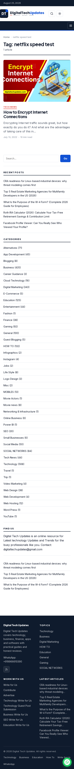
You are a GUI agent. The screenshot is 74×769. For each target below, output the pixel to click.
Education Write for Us (16, 725)
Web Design (10, 490)
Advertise (8, 695)
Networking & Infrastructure (19, 411)
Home (6, 37)
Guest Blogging (12, 339)
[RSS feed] (6, 669)
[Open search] (52, 13)
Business (8, 267)
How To (50, 757)
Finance (7, 319)
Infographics (10, 352)
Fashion (7, 313)
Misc (6, 385)
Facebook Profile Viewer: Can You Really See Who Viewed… (54, 734)
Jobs (6, 365)
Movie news (10, 405)
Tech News (10, 107)
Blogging (8, 260)
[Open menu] (70, 25)
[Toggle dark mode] (59, 13)
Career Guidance (13, 274)
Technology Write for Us (17, 700)
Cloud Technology (14, 280)
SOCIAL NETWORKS (15, 450)
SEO (5, 431)
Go (65, 158)
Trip (5, 477)
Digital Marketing (13, 287)
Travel (7, 470)
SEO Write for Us (13, 719)
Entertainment (11, 306)
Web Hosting (10, 503)
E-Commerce (11, 293)
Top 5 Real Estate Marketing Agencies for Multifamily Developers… (53, 701)
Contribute (9, 690)
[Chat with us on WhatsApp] (67, 762)
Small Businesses (13, 437)
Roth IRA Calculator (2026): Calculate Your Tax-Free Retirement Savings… (55, 722)
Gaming (7, 326)
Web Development (14, 496)
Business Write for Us (15, 714)
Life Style (8, 372)
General (8, 333)
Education (9, 300)
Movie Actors (11, 398)
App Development (14, 254)
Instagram (9, 359)
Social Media (10, 444)
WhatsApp (9, 764)
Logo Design (10, 378)
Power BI (8, 424)
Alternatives (10, 247)
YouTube (8, 516)
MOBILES (8, 391)
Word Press (10, 509)
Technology (10, 464)
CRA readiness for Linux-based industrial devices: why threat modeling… (54, 688)
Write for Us (10, 684)
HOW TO (8, 346)
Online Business (12, 418)
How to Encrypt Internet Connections (25, 114)
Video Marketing (13, 483)
